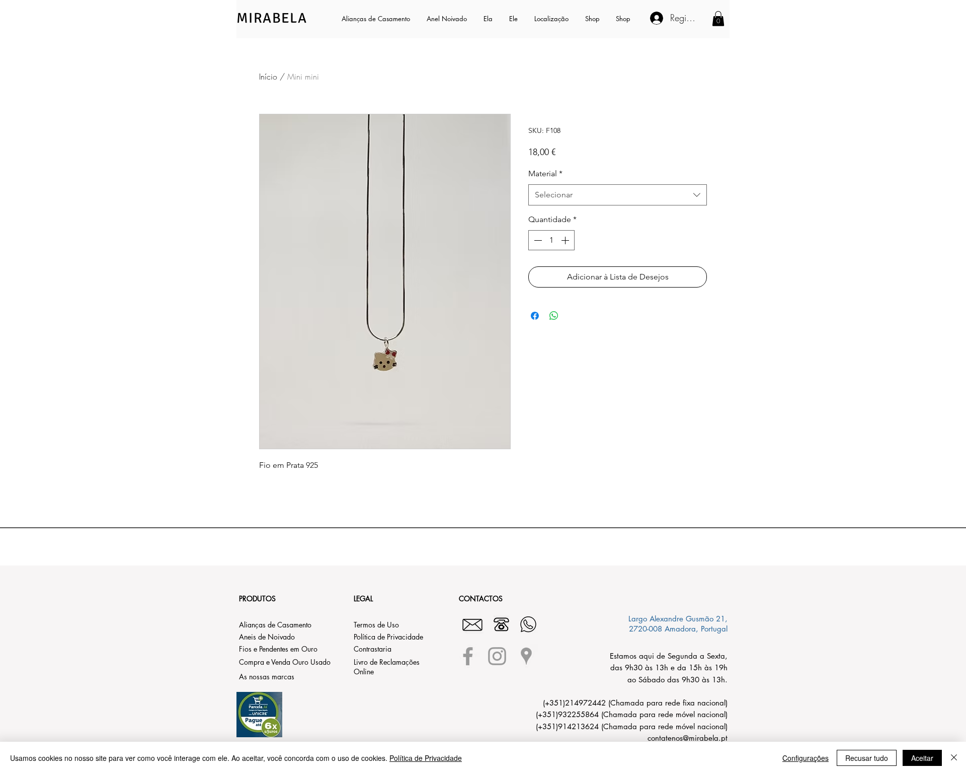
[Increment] (566, 240)
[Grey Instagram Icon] (497, 656)
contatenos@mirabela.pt (688, 738)
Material (545, 173)
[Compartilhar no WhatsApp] (554, 316)
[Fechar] (954, 758)
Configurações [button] (805, 758)
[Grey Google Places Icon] (526, 656)
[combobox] (617, 195)
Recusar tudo (866, 758)
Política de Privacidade (425, 758)
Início (268, 76)
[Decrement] (537, 240)
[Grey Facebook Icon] (468, 656)
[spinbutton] (551, 240)
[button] (489, 19)
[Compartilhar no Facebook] (535, 316)
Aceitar (922, 758)
